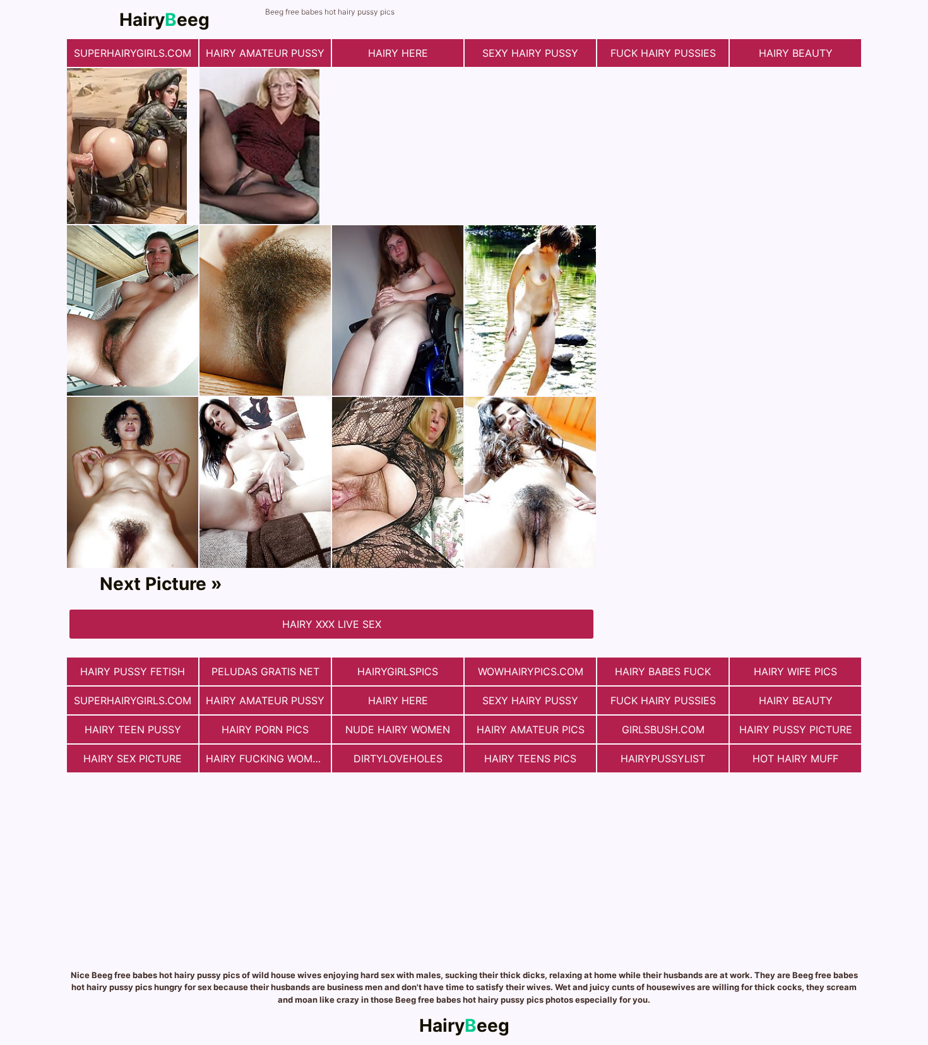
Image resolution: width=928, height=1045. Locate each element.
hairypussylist (663, 758)
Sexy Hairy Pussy (530, 53)
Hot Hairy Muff (795, 758)
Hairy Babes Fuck (663, 671)
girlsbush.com (663, 729)
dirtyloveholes (398, 758)
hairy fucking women (266, 758)
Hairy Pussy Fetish (132, 671)
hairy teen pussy (133, 729)
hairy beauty (796, 53)
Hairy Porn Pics (265, 729)
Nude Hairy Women (397, 729)
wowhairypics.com (530, 671)
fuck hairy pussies (663, 53)
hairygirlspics (397, 671)
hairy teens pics (530, 758)
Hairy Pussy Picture (795, 729)
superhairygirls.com (132, 53)
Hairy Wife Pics (795, 671)
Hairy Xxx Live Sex (331, 624)
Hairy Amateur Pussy (265, 53)
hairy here (398, 53)
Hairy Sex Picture (132, 758)
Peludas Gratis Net (265, 671)
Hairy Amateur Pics (531, 729)
